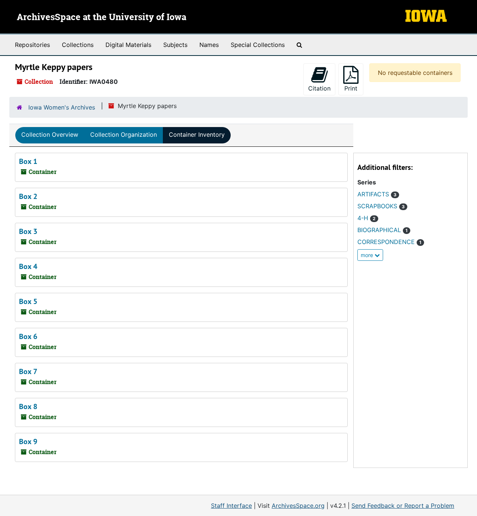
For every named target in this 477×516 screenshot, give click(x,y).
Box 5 (28, 301)
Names (209, 44)
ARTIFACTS (377, 194)
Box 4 (28, 266)
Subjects (175, 44)
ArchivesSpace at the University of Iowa (101, 17)
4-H (366, 218)
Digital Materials (128, 44)
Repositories (32, 44)
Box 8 (28, 406)
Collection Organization (123, 134)
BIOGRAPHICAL (382, 230)
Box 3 (28, 231)
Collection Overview (49, 134)
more (368, 255)
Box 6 (28, 336)
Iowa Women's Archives (61, 107)
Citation (319, 88)
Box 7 (28, 371)
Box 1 (28, 161)
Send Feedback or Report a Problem (402, 505)
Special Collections (258, 44)
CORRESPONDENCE (389, 242)
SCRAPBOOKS (381, 206)
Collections (78, 44)
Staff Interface (231, 505)
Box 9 (28, 441)
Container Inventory (197, 134)
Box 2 (28, 196)
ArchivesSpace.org (298, 505)
